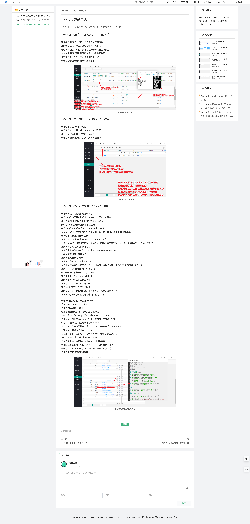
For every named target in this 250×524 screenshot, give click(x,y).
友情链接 (220, 2)
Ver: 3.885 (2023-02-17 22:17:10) (33, 24)
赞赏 (125, 424)
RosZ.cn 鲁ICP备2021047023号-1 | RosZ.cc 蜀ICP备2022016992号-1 (146, 517)
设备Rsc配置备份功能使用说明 (175, 443)
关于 (230, 2)
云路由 (239, 2)
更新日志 (208, 2)
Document (109, 517)
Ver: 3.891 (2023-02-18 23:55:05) (33, 20)
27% (246, 469)
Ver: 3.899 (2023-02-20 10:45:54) (33, 16)
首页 (174, 2)
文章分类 (195, 2)
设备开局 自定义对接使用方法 (74, 443)
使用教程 (184, 2)
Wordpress (89, 517)
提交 (184, 503)
